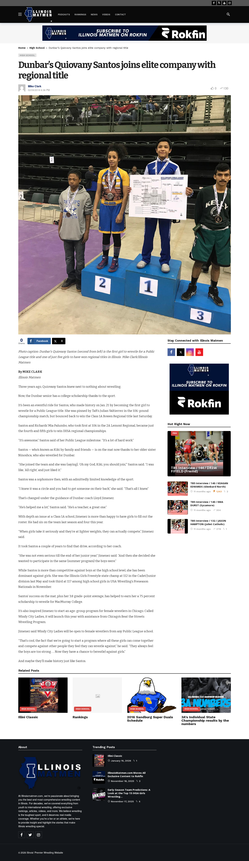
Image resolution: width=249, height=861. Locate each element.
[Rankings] (97, 695)
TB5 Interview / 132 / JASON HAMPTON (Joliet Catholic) (208, 522)
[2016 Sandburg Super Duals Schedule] (151, 695)
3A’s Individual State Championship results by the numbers (205, 720)
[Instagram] (229, 3)
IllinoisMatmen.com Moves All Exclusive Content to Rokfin (127, 774)
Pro (175, 433)
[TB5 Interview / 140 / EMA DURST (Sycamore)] (178, 507)
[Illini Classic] (43, 695)
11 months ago (202, 491)
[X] (219, 3)
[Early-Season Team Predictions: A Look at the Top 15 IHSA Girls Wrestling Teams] (98, 794)
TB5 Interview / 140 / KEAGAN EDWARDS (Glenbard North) (209, 484)
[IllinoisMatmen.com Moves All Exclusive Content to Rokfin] (98, 777)
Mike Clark (34, 86)
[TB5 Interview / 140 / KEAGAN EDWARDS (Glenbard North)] (178, 488)
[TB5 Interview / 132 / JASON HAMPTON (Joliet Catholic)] (178, 526)
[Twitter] (30, 834)
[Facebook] (214, 3)
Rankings (80, 717)
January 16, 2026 (121, 760)
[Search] (228, 14)
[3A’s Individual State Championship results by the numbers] (206, 695)
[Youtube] (224, 3)
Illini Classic (28, 717)
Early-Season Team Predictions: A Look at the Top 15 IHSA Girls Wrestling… (129, 793)
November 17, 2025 (122, 801)
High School (27, 55)
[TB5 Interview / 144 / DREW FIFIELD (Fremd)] (199, 453)
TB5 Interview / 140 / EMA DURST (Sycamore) (206, 503)
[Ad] (124, 33)
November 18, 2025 (122, 781)
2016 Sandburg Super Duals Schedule (150, 718)
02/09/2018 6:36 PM (39, 90)
